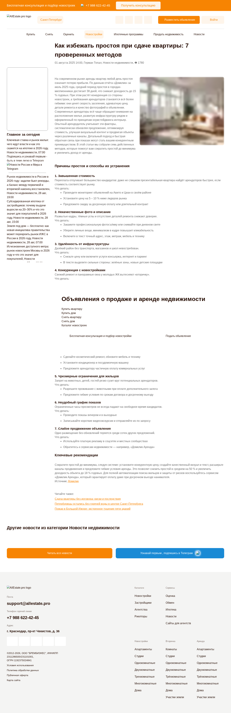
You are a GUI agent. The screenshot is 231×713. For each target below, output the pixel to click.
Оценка (170, 595)
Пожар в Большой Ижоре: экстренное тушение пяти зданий (92, 508)
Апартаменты (143, 649)
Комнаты (171, 649)
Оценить (68, 34)
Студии (139, 656)
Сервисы (170, 588)
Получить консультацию (138, 5)
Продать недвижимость (168, 34)
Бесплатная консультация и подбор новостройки (100, 336)
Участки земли (175, 697)
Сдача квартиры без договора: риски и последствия (88, 498)
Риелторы (141, 616)
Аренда (200, 641)
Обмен (170, 602)
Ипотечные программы (128, 34)
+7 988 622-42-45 (98, 5)
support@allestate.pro (28, 603)
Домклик (73, 481)
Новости (199, 34)
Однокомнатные (145, 662)
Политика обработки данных (23, 670)
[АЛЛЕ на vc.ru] (12, 641)
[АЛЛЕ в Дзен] (24, 641)
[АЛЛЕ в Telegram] (60, 641)
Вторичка (170, 641)
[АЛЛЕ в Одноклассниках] (48, 641)
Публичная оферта (17, 675)
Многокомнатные (145, 683)
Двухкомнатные (145, 669)
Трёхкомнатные (176, 676)
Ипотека (171, 609)
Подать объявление (178, 336)
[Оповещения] (148, 20)
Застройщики (143, 602)
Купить (31, 34)
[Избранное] (119, 20)
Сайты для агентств (178, 623)
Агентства (141, 609)
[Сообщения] (138, 20)
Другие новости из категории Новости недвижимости (63, 527)
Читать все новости (59, 553)
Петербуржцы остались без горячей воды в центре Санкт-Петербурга (99, 503)
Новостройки (94, 34)
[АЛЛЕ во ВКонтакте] (36, 641)
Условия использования (20, 665)
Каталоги (139, 588)
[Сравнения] (129, 20)
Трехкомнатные (145, 676)
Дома (138, 690)
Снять (49, 34)
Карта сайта (13, 680)
